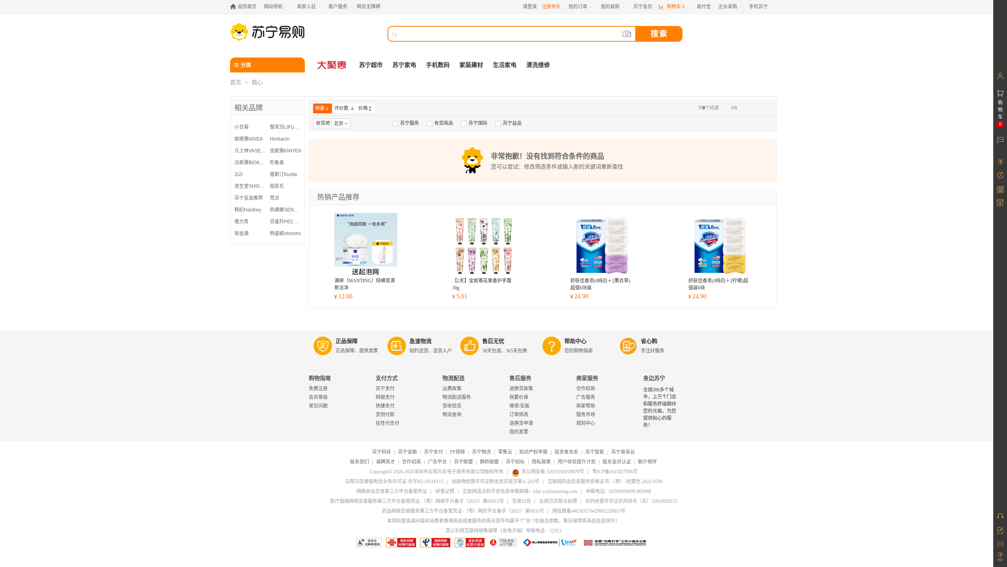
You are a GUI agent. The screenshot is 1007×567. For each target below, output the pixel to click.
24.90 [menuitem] (579, 296)
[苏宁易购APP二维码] (1000, 543)
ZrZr (238, 174)
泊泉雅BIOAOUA (250, 162)
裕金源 (241, 233)
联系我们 (359, 462)
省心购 (649, 341)
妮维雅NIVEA (248, 139)
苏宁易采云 (623, 452)
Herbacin (280, 139)
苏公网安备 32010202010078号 (553, 471)
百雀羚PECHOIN (285, 221)
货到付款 (385, 414)
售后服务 (520, 378)
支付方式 (387, 378)
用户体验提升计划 (577, 462)
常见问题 (318, 406)
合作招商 (585, 388)
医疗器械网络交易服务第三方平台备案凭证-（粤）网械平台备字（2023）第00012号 (417, 501)
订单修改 (518, 414)
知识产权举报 (533, 452)
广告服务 (585, 397)
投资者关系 (566, 452)
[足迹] (1000, 175)
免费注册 (318, 388)
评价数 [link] (341, 108)
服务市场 (585, 414)
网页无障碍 (368, 6)
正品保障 (347, 341)
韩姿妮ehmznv (285, 233)
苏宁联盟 (463, 462)
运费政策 (452, 388)
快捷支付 (385, 406)
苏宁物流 (481, 452)
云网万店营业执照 (558, 501)
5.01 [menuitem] (459, 296)
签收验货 (452, 406)
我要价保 (518, 397)
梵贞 (274, 198)
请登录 (530, 6)
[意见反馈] (1000, 530)
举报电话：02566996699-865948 (618, 491)
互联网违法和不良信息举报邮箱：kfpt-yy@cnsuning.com (520, 491)
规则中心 (585, 423)
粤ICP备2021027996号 (615, 471)
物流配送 (454, 378)
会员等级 (318, 397)
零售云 (505, 452)
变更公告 (521, 501)
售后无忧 (493, 341)
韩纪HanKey (247, 210)
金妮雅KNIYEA (285, 151)
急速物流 (420, 341)
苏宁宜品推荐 (248, 198)
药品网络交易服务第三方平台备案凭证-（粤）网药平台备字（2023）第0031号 (463, 511)
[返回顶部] (1000, 557)
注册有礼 (551, 6)
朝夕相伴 (647, 462)
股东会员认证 (617, 462)
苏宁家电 (404, 65)
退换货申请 (521, 423)
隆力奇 (241, 221)
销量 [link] (320, 108)
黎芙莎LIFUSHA (285, 127)
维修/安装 (519, 406)
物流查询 (452, 414)
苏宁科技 (381, 452)
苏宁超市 (371, 65)
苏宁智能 (594, 452)
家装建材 (471, 65)
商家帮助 (585, 406)
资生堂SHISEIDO (250, 186)
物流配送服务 (457, 397)
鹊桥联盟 (489, 462)
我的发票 (518, 432)
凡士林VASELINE (250, 151)
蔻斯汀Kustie (283, 174)
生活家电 (504, 65)
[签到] (1000, 189)
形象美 (277, 162)
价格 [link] (363, 108)
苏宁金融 (407, 452)
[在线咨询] (1000, 516)
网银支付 (385, 397)
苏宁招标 (515, 462)
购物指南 (320, 378)
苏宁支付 (385, 388)
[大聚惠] (332, 64)
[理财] (1000, 161)
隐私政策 (541, 462)
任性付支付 (387, 423)
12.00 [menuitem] (343, 296)
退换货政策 (521, 388)
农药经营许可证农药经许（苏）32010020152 (631, 501)
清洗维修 (538, 65)
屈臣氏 (277, 186)
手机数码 (438, 65)
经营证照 (444, 491)
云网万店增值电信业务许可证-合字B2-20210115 (394, 481)
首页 (235, 82)
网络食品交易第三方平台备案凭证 (391, 491)
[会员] (1000, 76)
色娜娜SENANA (285, 210)
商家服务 (587, 378)
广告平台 (437, 462)
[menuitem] (406, 123)
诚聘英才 (385, 462)
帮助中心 (575, 341)
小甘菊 (241, 127)
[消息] (1000, 140)
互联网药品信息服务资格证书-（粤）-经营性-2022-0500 (605, 481)
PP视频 (457, 452)
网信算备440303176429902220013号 (588, 511)
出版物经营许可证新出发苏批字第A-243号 (495, 481)
